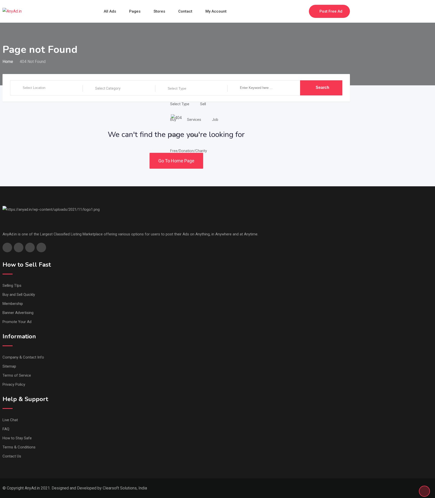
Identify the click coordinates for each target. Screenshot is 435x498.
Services (194, 119)
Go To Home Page (176, 160)
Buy (173, 119)
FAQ (6, 429)
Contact (185, 11)
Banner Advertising (18, 312)
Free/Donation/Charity (188, 151)
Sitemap (9, 366)
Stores (159, 11)
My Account (216, 11)
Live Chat (10, 420)
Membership (13, 303)
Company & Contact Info (23, 357)
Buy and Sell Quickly (19, 294)
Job (215, 119)
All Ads (110, 11)
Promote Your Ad (17, 321)
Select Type (177, 88)
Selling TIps (12, 285)
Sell (203, 104)
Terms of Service (17, 375)
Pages (134, 11)
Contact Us (12, 456)
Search (322, 87)
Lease (194, 135)
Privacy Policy (14, 384)
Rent (174, 135)
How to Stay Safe (17, 438)
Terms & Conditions (19, 447)
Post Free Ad (330, 11)
